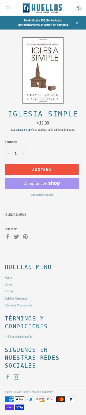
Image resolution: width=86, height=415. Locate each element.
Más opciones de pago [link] (42, 195)
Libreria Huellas (21, 392)
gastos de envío (25, 130)
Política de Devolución (18, 337)
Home (8, 277)
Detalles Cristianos (16, 298)
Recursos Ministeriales (18, 305)
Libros (8, 284)
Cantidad (11, 142)
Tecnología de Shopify (42, 392)
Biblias (9, 291)
